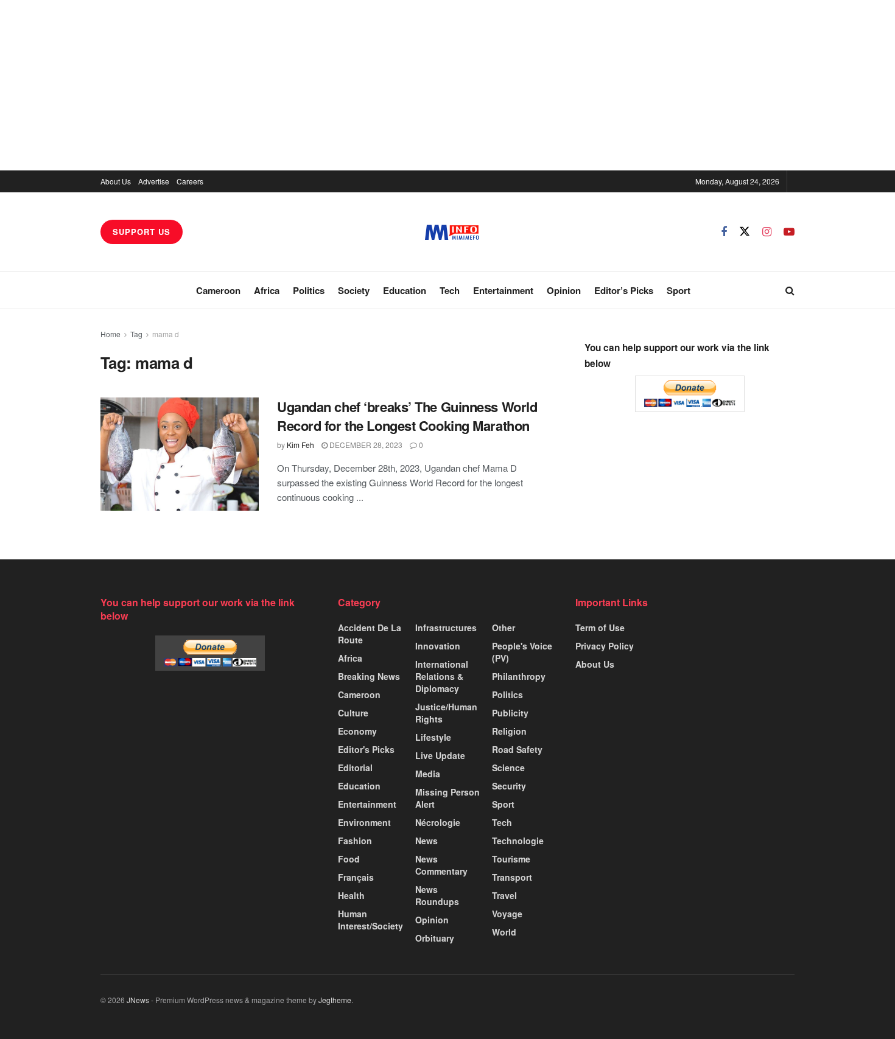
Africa (266, 290)
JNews (138, 1000)
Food (349, 859)
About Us (115, 181)
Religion (509, 731)
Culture (353, 713)
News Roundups (437, 895)
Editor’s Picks (623, 290)
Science (508, 767)
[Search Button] (790, 290)
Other (503, 627)
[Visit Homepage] (452, 232)
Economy (357, 731)
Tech (450, 290)
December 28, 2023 (365, 444)
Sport (678, 290)
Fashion (355, 840)
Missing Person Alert (447, 798)
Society (354, 290)
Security (509, 786)
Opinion (564, 290)
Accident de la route (369, 633)
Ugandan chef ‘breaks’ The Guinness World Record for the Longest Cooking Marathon (407, 416)
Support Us (141, 231)
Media (427, 774)
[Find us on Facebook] (724, 232)
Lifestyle (433, 737)
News (426, 840)
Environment (364, 822)
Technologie (518, 840)
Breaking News (369, 676)
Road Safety (517, 749)
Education (404, 290)
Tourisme (511, 859)
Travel (504, 895)
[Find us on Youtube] (789, 232)
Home (110, 334)
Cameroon (218, 290)
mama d (165, 334)
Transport (512, 877)
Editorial (355, 767)
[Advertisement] (447, 85)
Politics (309, 290)
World (504, 932)
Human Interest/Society (370, 920)
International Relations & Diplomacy (441, 676)
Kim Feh (300, 444)
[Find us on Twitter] (744, 232)
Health (351, 895)
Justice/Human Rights (446, 713)
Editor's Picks (366, 749)
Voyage (507, 914)
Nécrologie (437, 822)
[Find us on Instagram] (766, 232)
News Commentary (441, 865)
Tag (136, 334)
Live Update (440, 755)
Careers (190, 181)
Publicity (510, 713)
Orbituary (434, 938)
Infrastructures (446, 627)
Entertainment (503, 290)
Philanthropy (519, 676)
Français (356, 877)
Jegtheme (334, 1000)
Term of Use (600, 627)
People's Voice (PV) (522, 652)
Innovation (437, 646)
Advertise (153, 181)
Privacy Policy (604, 646)
